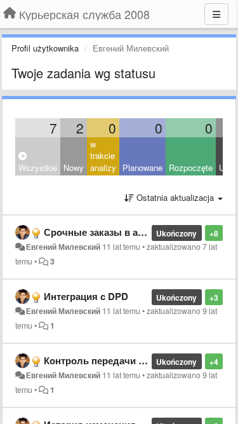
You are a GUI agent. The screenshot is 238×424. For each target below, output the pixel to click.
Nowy (73, 167)
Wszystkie (37, 167)
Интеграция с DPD (86, 296)
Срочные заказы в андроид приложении (139, 232)
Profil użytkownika (45, 48)
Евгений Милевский (63, 246)
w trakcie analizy (103, 156)
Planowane (142, 167)
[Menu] (216, 14)
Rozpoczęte (191, 167)
